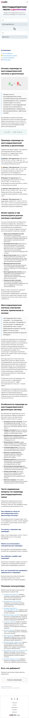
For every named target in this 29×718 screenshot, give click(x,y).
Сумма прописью (8, 635)
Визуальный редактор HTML (11, 615)
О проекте (14, 702)
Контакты (14, 712)
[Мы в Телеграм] (14, 699)
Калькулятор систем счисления (12, 601)
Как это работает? (8, 53)
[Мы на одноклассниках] (17, 699)
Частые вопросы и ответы (10, 55)
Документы (14, 707)
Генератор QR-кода (9, 630)
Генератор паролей (9, 622)
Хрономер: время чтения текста (13, 642)
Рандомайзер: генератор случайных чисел (15, 650)
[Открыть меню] (27, 2)
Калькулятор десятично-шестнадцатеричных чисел (11, 609)
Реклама (14, 709)
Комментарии (6, 59)
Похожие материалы (8, 57)
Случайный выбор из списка (11, 659)
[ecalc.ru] (5, 2)
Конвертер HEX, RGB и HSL (11, 594)
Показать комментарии (14, 680)
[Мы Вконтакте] (11, 699)
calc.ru (12, 715)
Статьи (14, 705)
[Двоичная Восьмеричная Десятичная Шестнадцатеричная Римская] (14, 24)
